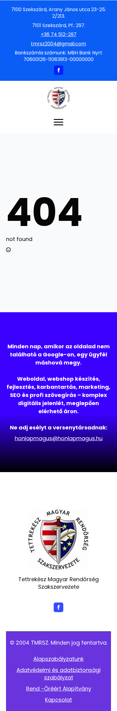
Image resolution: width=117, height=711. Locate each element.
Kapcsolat (58, 699)
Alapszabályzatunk (58, 659)
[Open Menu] (58, 122)
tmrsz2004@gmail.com (58, 44)
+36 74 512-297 (58, 34)
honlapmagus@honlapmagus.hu (59, 438)
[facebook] (58, 70)
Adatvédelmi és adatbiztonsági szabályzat (58, 673)
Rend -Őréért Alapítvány (58, 688)
